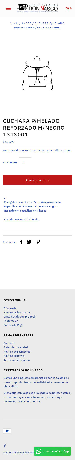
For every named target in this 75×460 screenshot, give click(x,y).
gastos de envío (17, 150)
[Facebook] (4, 446)
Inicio (14, 23)
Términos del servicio (17, 360)
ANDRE (26, 23)
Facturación (11, 321)
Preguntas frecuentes (17, 312)
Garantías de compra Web (20, 316)
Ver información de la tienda (21, 219)
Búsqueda (10, 308)
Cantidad (10, 162)
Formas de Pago (13, 325)
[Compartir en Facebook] (21, 242)
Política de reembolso (17, 351)
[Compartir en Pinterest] (38, 242)
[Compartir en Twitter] (29, 242)
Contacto (9, 343)
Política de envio (14, 356)
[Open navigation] (9, 8)
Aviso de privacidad (16, 347)
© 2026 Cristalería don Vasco (20, 452)
